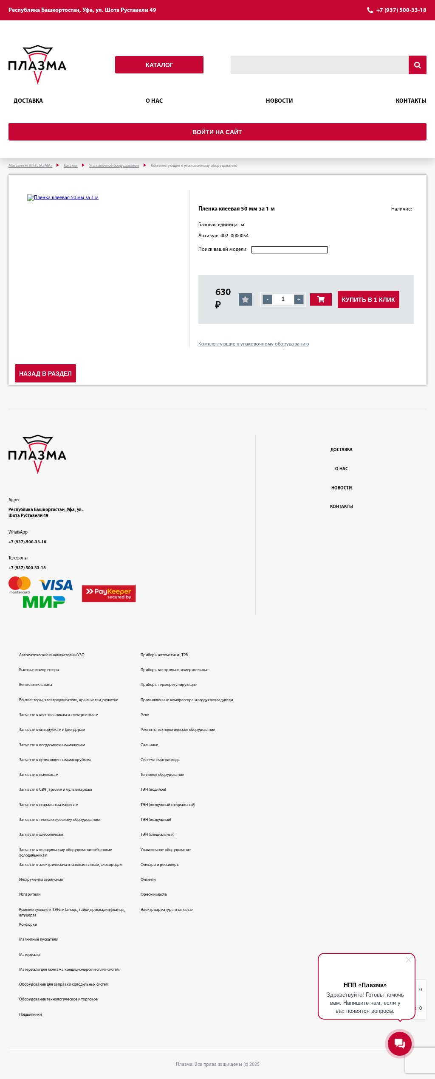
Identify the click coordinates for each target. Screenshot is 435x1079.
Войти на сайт (217, 132)
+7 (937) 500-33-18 (401, 10)
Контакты (411, 101)
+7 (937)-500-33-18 (27, 542)
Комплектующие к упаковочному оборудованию (253, 344)
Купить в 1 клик (368, 299)
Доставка (28, 101)
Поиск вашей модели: (222, 249)
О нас (154, 101)
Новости (279, 101)
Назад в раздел (45, 373)
